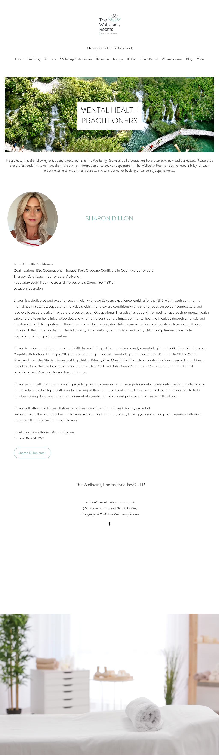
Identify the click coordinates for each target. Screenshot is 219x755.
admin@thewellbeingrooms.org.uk (110, 502)
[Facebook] (109, 524)
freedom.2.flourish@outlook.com (49, 432)
